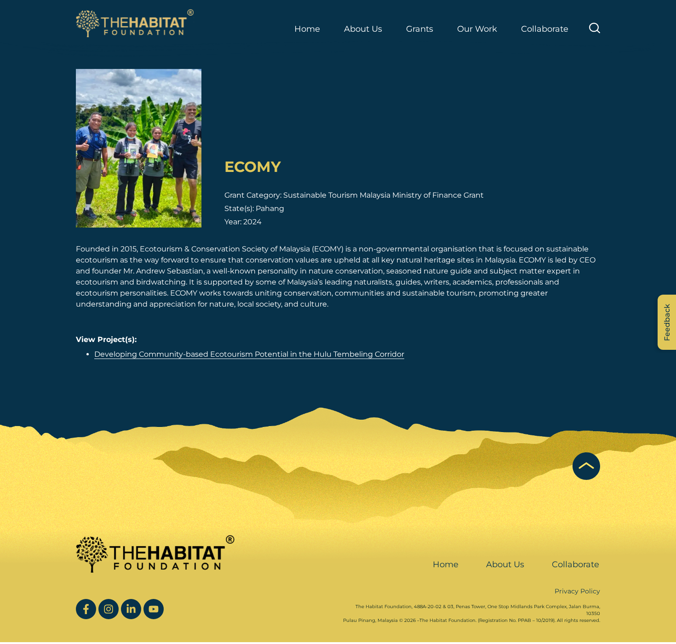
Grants (419, 29)
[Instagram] (108, 609)
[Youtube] (153, 609)
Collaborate (544, 29)
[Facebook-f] (86, 609)
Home (307, 29)
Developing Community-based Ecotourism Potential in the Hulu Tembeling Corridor (249, 354)
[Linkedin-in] (131, 609)
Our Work (477, 29)
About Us (505, 564)
